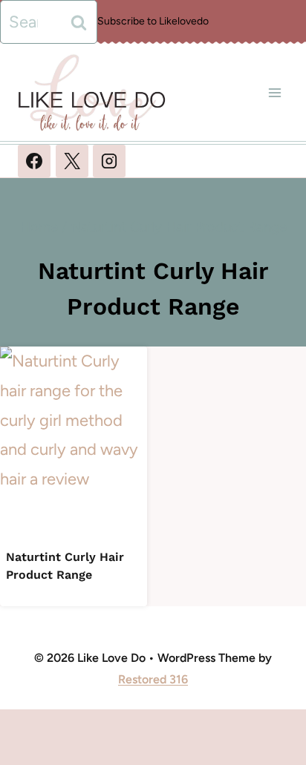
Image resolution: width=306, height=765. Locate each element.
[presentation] (73, 444)
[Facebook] (34, 161)
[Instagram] (109, 161)
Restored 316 (153, 679)
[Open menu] (274, 92)
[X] (72, 161)
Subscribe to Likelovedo (153, 21)
